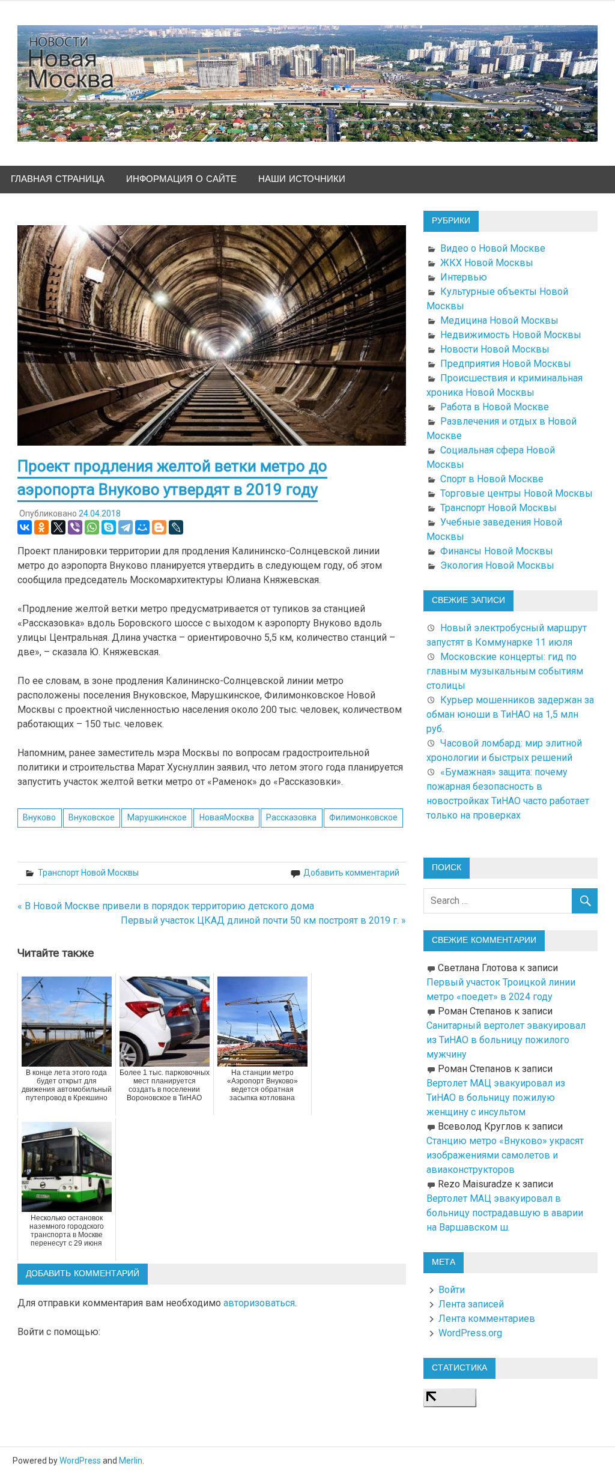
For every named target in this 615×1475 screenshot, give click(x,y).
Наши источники (301, 179)
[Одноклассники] (41, 527)
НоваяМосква (226, 817)
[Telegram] (125, 527)
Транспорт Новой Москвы (88, 872)
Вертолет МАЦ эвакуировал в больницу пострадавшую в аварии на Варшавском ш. (504, 1213)
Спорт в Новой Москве (492, 479)
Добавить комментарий (351, 872)
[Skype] (108, 527)
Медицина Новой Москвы (499, 320)
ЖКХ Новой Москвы (486, 262)
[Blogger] (159, 527)
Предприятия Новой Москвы (505, 363)
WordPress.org (470, 1333)
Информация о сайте (181, 179)
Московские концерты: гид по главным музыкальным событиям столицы (504, 671)
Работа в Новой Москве (494, 407)
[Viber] (75, 527)
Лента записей (471, 1304)
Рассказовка (291, 817)
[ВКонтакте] (24, 527)
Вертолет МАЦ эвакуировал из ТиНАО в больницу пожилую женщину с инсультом (495, 1097)
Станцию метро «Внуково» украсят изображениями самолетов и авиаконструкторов (505, 1155)
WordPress (80, 1460)
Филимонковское (363, 817)
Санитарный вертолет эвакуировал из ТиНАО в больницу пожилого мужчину (506, 1040)
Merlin (130, 1460)
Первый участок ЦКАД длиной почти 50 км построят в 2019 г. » (263, 920)
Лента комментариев (486, 1318)
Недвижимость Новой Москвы (510, 335)
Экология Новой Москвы (497, 565)
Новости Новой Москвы (495, 349)
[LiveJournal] (176, 527)
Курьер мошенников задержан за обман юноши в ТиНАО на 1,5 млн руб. (510, 714)
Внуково (39, 817)
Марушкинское (157, 817)
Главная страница (58, 179)
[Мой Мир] (142, 527)
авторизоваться (259, 1303)
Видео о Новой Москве (492, 248)
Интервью (463, 277)
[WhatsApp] (92, 527)
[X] (58, 527)
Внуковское (91, 817)
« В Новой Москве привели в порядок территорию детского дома (165, 906)
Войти (451, 1289)
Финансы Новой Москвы (496, 551)
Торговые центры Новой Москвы (516, 493)
